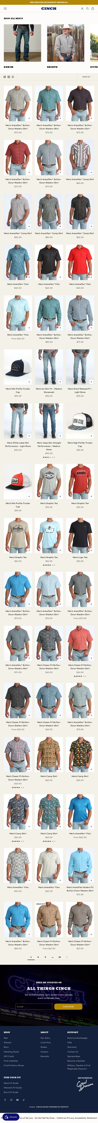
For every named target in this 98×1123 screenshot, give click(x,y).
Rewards (45, 1056)
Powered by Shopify (59, 1107)
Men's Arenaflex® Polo (18, 284)
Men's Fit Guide (11, 1083)
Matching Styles (11, 1051)
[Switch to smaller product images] (9, 77)
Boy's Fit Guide (11, 1092)
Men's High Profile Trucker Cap (80, 444)
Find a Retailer (11, 1061)
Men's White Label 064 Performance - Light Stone (18, 444)
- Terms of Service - (25, 1118)
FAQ (69, 1042)
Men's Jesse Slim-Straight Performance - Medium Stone (49, 446)
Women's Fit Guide (13, 1087)
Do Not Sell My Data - (46, 1118)
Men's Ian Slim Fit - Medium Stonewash (49, 390)
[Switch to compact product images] (13, 77)
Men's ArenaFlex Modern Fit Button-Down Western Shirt (80, 889)
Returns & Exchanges (77, 1038)
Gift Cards (9, 1056)
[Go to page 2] (67, 957)
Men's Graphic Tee (49, 503)
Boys (6, 1047)
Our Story (45, 1038)
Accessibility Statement (86, 1118)
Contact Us (72, 1051)
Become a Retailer (76, 1061)
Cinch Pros (46, 1042)
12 (60, 957)
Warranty (72, 1047)
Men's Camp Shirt (49, 776)
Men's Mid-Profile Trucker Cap (18, 390)
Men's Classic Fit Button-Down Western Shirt (49, 667)
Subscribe (68, 1006)
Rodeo (44, 1047)
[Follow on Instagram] (11, 1100)
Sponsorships (73, 1056)
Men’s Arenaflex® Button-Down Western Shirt (18, 127)
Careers (44, 1051)
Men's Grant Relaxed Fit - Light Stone (80, 390)
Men (6, 1038)
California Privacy (66, 1118)
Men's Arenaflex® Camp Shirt (80, 179)
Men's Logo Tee (80, 557)
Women (7, 1042)
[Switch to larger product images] (5, 77)
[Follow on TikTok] (23, 1100)
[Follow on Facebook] (5, 1100)
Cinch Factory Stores (14, 1065)
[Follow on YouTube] (17, 1100)
